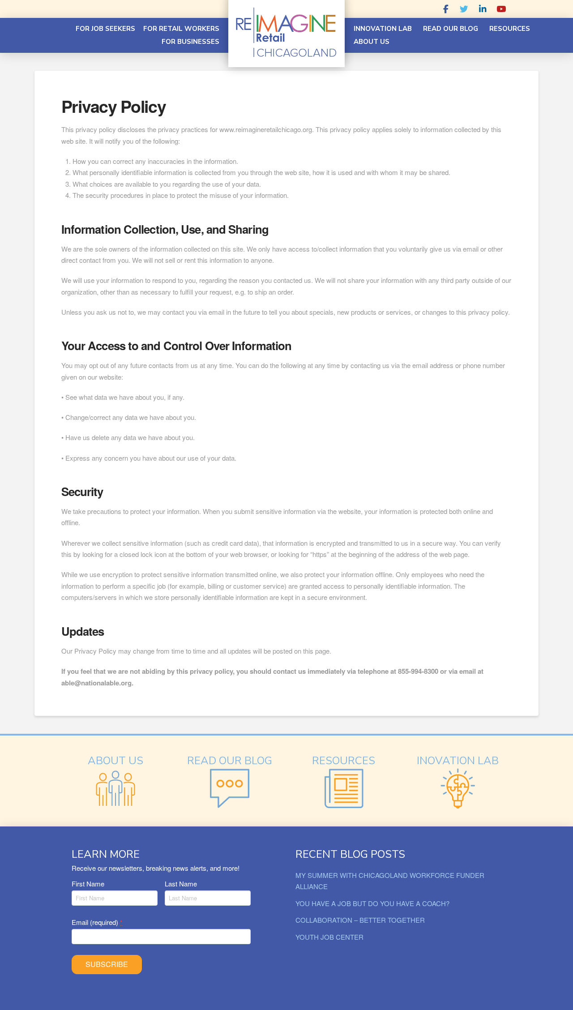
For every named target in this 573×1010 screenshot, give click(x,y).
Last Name (181, 883)
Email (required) (97, 922)
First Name (88, 883)
